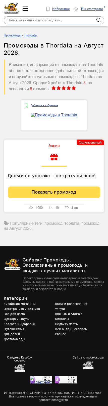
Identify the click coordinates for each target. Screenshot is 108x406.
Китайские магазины (20, 304)
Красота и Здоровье (19, 324)
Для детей (12, 334)
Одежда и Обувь (16, 319)
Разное (61, 334)
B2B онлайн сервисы (71, 329)
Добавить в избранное (44, 105)
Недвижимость (66, 324)
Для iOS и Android (69, 314)
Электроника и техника (22, 309)
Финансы (62, 319)
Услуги (60, 309)
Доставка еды (14, 339)
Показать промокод (54, 192)
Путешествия (14, 329)
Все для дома (14, 314)
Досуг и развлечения (71, 304)
